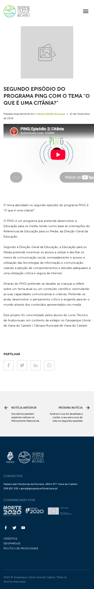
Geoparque (12, 543)
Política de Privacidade (20, 548)
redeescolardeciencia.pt (50, 113)
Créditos (10, 538)
